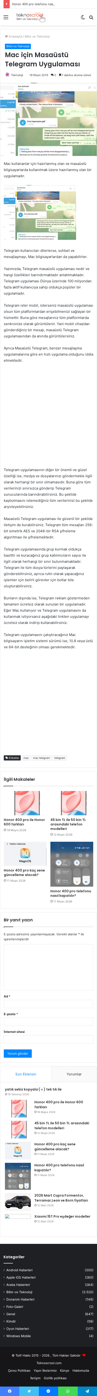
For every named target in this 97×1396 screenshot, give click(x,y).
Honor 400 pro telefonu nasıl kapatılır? (40, 4)
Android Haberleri (19, 1270)
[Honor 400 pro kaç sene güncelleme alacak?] (25, 854)
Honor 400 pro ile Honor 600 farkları (24, 822)
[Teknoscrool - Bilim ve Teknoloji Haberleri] (30, 17)
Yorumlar (74, 1074)
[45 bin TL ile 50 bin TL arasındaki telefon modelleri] (71, 803)
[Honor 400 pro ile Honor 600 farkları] (25, 803)
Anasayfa (15, 36)
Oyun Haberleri (17, 1329)
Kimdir (11, 1321)
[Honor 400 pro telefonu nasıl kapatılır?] (71, 864)
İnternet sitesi (14, 1032)
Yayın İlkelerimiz (45, 1370)
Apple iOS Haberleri (21, 1277)
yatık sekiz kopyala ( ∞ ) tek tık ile (33, 1089)
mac (26, 758)
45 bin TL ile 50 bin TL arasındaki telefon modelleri (68, 824)
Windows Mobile (18, 1336)
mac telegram (41, 758)
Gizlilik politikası (55, 1378)
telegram (59, 758)
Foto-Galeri (14, 1307)
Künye (64, 1370)
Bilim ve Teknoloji (37, 36)
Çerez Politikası (19, 1370)
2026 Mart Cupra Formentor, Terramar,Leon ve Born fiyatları (61, 1198)
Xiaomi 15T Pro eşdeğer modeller (62, 1216)
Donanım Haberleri (20, 1299)
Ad (7, 996)
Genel (10, 1314)
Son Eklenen (25, 1074)
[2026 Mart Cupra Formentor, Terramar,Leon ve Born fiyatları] (18, 1202)
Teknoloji (17, 75)
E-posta (11, 1014)
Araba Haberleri (18, 1285)
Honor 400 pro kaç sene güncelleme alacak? (24, 872)
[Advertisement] (48, 418)
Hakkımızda (81, 1370)
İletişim (35, 1378)
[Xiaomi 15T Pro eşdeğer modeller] (18, 1223)
